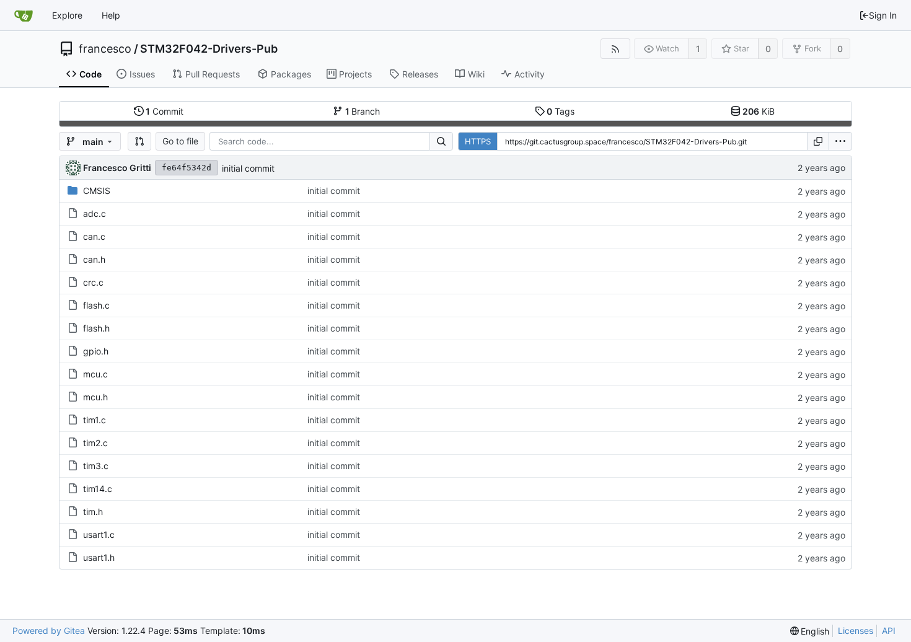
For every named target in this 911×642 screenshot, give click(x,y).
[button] (139, 141)
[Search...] (441, 141)
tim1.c (94, 420)
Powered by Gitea (48, 630)
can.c (94, 236)
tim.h (93, 511)
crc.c (93, 282)
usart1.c (99, 534)
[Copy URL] (818, 141)
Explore (67, 15)
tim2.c (95, 443)
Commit (164, 111)
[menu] (840, 141)
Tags (560, 111)
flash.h (96, 328)
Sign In (883, 15)
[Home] (23, 15)
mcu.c (95, 374)
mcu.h (95, 397)
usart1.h (99, 557)
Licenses (855, 630)
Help (111, 15)
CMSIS (96, 190)
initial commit (248, 168)
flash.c (96, 305)
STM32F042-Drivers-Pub (209, 49)
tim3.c (95, 465)
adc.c (94, 213)
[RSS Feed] (615, 48)
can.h (94, 259)
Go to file (180, 141)
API (889, 630)
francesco (105, 49)
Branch (363, 111)
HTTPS (478, 141)
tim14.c (97, 488)
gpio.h (95, 351)
